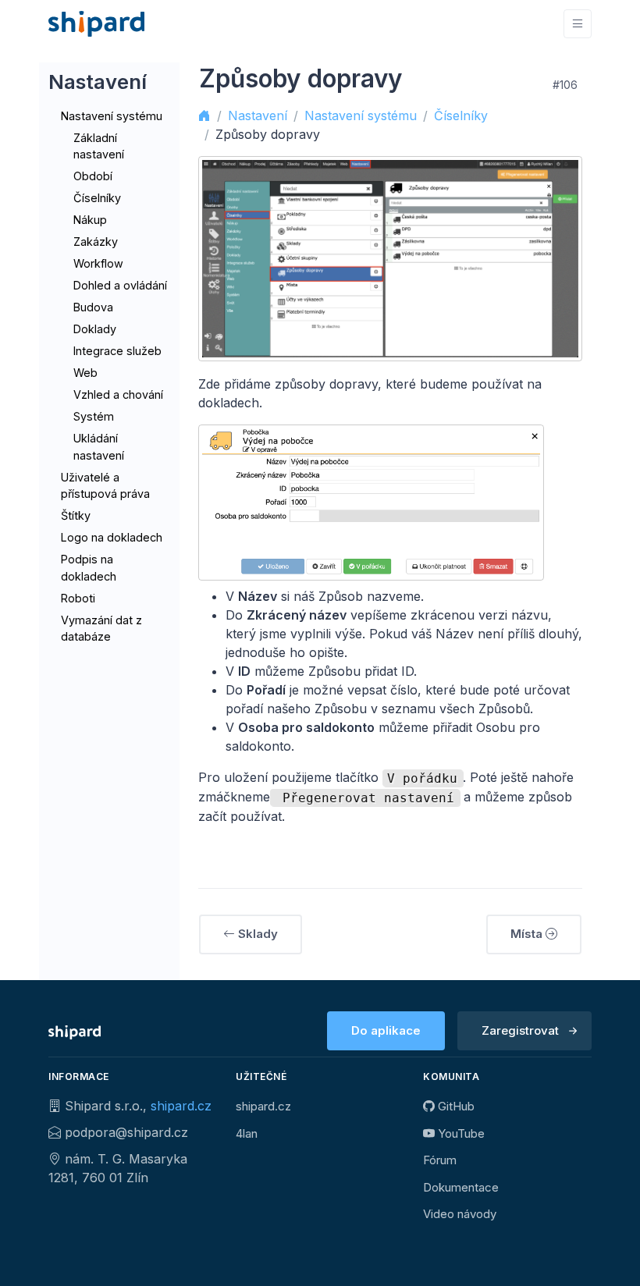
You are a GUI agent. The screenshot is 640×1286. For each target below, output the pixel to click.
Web (85, 372)
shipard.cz (181, 1106)
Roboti (78, 598)
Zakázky (95, 241)
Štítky (76, 515)
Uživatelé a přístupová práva (105, 486)
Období (92, 176)
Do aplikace (386, 1030)
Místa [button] (528, 933)
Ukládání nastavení (98, 447)
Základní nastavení (98, 146)
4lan (247, 1133)
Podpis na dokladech (88, 567)
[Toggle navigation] (578, 23)
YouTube (460, 1133)
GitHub (455, 1106)
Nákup (90, 219)
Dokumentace (461, 1187)
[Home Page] (96, 24)
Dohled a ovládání (120, 285)
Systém (93, 416)
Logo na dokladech (111, 537)
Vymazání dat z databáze (101, 628)
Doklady (94, 329)
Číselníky (97, 197)
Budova (93, 307)
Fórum (440, 1160)
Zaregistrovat (520, 1030)
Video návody (459, 1213)
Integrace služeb (117, 350)
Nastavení (257, 115)
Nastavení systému (111, 116)
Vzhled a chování (118, 394)
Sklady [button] (256, 933)
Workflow (98, 263)
